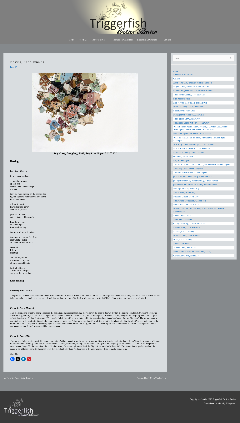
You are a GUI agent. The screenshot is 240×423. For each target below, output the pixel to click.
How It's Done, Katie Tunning (18, 378)
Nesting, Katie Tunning (183, 231)
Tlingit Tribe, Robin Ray (184, 192)
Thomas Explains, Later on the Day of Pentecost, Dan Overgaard (202, 164)
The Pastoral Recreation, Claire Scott (189, 201)
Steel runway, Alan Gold (184, 111)
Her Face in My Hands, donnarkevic (189, 106)
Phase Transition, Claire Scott (186, 204)
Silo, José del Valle (181, 99)
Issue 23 (13, 67)
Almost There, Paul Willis (184, 247)
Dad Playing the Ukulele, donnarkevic (190, 103)
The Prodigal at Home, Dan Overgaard (190, 172)
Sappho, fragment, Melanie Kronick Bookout (193, 90)
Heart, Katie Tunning (182, 239)
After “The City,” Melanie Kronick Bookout (192, 83)
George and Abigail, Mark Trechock (189, 223)
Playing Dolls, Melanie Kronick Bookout (191, 86)
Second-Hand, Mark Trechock (151, 378)
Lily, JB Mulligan (181, 160)
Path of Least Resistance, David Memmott (191, 148)
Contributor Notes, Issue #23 (186, 255)
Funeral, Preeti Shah (182, 215)
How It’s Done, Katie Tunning (186, 235)
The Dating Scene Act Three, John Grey (191, 123)
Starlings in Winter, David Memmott (189, 152)
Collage (176, 79)
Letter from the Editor (182, 74)
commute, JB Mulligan (183, 156)
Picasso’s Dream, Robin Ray (185, 196)
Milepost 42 (231, 403)
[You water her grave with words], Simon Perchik (195, 184)
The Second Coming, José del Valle (189, 95)
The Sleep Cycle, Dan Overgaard (188, 168)
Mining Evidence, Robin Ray (186, 188)
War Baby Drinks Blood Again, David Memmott (194, 144)
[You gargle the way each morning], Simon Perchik (195, 180)
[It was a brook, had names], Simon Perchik (192, 176)
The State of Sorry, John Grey (186, 119)
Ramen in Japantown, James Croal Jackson (192, 133)
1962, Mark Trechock (182, 219)
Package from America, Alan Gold (188, 115)
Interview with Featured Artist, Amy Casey (192, 251)
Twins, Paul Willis (181, 243)
